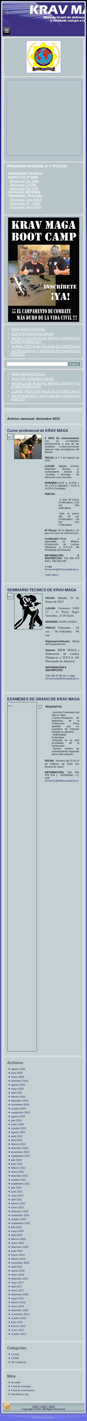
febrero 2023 (18, 1144)
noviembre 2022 (20, 1152)
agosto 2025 (18, 1084)
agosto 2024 (18, 1116)
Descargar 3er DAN (24, 188)
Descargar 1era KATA (26, 200)
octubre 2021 (18, 1179)
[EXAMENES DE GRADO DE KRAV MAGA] (22, 706)
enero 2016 (17, 1306)
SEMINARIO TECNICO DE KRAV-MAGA (41, 590)
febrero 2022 (18, 1167)
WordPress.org (19, 1394)
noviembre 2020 (20, 1215)
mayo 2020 (17, 1231)
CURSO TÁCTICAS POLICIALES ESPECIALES (46, 346)
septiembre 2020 (20, 1223)
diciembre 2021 (19, 1175)
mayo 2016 (17, 1298)
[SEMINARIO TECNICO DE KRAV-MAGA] (11, 596)
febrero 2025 (18, 1096)
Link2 (44, 1406)
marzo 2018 (18, 1270)
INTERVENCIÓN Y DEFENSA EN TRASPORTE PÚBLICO (46, 352)
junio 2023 (17, 1136)
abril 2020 (16, 1235)
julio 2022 (16, 1160)
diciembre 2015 (19, 1310)
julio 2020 (16, 1227)
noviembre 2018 (20, 1262)
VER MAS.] (52, 575)
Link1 (35, 1406)
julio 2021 (16, 1187)
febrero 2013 (18, 1326)
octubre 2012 (18, 1334)
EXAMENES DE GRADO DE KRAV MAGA (43, 699)
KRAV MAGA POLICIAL (29, 329)
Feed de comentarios (23, 1390)
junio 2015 (17, 1322)
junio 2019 (17, 1251)
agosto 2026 (18, 1069)
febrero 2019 (18, 1258)
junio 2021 (17, 1191)
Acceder (16, 1382)
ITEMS (15, 1358)
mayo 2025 (17, 1088)
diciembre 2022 (19, 1148)
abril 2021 (16, 1199)
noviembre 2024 (20, 1104)
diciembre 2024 (19, 1100)
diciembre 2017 (19, 1278)
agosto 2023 (18, 1132)
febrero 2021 (18, 1203)
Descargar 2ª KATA (25, 203)
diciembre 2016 (19, 1294)
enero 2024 (17, 1124)
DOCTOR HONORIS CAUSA (33, 334)
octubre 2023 (18, 1128)
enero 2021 (17, 1207)
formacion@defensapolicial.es (61, 569)
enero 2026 (17, 1076)
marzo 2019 (18, 1254)
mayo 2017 (17, 1282)
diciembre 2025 (19, 1080)
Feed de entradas (21, 1386)
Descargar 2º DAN (23, 185)
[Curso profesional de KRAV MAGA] (11, 437)
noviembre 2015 (20, 1314)
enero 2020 (17, 1243)
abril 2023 (16, 1140)
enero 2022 (17, 1171)
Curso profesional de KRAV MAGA (37, 431)
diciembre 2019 (19, 1247)
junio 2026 (17, 1073)
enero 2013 (17, 1330)
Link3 (52, 1406)
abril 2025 (16, 1092)
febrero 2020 (18, 1239)
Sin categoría (18, 1362)
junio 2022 (17, 1163)
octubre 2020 (18, 1219)
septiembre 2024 (20, 1112)
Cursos (15, 1354)
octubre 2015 (18, 1318)
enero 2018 (17, 1274)
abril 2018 (16, 1266)
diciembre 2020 (19, 1211)
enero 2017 (17, 1290)
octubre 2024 (18, 1108)
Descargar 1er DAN (24, 181)
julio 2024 (16, 1120)
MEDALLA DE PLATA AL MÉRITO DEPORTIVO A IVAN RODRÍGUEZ (45, 340)
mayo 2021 (17, 1195)
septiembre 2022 (20, 1156)
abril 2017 (16, 1286)
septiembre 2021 (20, 1183)
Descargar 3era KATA (26, 207)
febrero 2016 (18, 1302)
